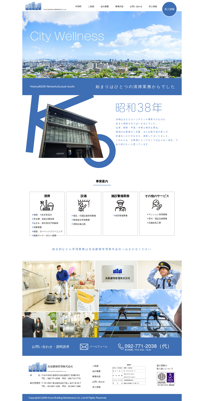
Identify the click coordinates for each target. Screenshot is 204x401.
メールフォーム (99, 346)
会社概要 (105, 6)
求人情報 (153, 6)
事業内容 (119, 6)
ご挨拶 (91, 6)
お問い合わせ (136, 6)
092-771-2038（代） (148, 345)
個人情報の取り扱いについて (165, 367)
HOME (78, 6)
